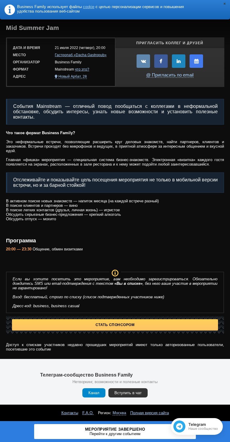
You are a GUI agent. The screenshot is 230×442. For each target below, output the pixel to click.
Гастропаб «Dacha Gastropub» (81, 55)
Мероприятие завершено (115, 431)
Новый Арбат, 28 (72, 76)
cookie (88, 6)
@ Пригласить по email (169, 74)
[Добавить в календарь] (196, 61)
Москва (119, 413)
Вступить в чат (128, 393)
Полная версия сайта (149, 413)
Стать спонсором (115, 325)
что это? (82, 69)
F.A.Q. (88, 413)
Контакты (69, 413)
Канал (93, 393)
